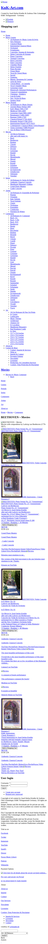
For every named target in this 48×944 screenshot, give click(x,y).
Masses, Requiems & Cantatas (21, 79)
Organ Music (15, 71)
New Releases (15, 42)
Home (3, 31)
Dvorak (13, 149)
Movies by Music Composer (16, 375)
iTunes (32, 549)
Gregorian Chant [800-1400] (20, 113)
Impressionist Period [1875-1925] (22, 123)
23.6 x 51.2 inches (17, 342)
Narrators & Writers (17, 212)
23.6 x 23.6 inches (17, 335)
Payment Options (16, 356)
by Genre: (14, 314)
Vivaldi (13, 304)
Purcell (12, 270)
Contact (4, 897)
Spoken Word (15, 100)
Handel (13, 153)
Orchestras (14, 205)
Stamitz (13, 291)
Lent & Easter (15, 96)
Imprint (3, 893)
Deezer (3, 853)
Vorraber (13, 176)
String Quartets (15, 67)
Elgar (12, 249)
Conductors (14, 209)
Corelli (12, 241)
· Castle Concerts (7, 541)
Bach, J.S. (14, 218)
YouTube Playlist (7, 549)
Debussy (13, 147)
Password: (5, 786)
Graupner (13, 254)
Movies (8, 132)
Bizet (12, 228)
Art (7, 310)
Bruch (12, 237)
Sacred (12, 75)
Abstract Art (14, 323)
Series (8, 178)
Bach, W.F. (14, 222)
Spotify (3, 849)
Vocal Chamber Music (18, 86)
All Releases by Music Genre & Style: (24, 40)
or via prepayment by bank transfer (14, 881)
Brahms (13, 142)
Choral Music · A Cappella (20, 84)
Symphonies (14, 50)
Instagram (4, 841)
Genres (3, 385)
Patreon (4, 861)
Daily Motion (21, 551)
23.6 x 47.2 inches (17, 340)
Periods (3, 389)
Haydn (12, 155)
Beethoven (14, 140)
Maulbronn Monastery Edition (21, 184)
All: (2, 933)
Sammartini (14, 283)
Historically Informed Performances (23, 90)
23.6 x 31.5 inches (17, 337)
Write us (13, 352)
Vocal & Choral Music (18, 73)
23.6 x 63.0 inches (17, 344)
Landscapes (14, 316)
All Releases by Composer (20, 216)
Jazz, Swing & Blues (18, 98)
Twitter (3, 837)
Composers (10, 214)
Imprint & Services (12, 916)
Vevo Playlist (11, 551)
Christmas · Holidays (18, 94)
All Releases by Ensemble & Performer (24, 193)
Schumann (14, 168)
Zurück (3, 940)
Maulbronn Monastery (18, 327)
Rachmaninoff (15, 275)
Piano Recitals (15, 69)
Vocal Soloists (15, 201)
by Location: (15, 325)
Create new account (13, 792)
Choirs (12, 203)
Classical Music (16, 44)
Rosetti (12, 163)
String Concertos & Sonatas (20, 54)
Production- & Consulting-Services (23, 363)
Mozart (12, 159)
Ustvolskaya (14, 302)
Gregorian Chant (16, 88)
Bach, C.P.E (14, 220)
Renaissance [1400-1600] (19, 115)
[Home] (4, 2)
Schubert (13, 165)
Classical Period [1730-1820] (21, 119)
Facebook (4, 833)
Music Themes (15, 319)
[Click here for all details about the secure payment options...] (24, 873)
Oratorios (13, 77)
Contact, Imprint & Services (20, 350)
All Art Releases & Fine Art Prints (22, 312)
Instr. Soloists (15, 199)
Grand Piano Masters (18, 186)
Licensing (13, 361)
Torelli (12, 300)
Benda (12, 226)
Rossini (13, 281)
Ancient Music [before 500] (20, 107)
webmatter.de (14, 927)
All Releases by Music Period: (21, 105)
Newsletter (14, 358)
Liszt (12, 262)
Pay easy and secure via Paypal (12, 877)
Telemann (13, 174)
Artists (8, 191)
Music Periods (11, 102)
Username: (5, 783)
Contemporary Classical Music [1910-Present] (27, 126)
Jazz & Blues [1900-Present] (20, 130)
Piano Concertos (16, 56)
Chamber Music (16, 65)
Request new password (14, 794)
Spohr (12, 289)
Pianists (13, 195)
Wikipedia (4, 865)
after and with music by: (19, 136)
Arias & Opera (15, 82)
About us (9, 346)
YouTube (4, 845)
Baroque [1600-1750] (18, 117)
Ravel (12, 277)
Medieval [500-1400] (18, 111)
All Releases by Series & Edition (22, 180)
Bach (12, 138)
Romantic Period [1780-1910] (21, 121)
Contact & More (12, 348)
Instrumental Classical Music (20, 46)
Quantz (13, 161)
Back (3, 938)
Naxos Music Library (9, 857)
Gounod (13, 251)
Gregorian (14, 151)
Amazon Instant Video (22, 549)
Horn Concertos (16, 61)
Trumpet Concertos (17, 58)
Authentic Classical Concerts (20, 182)
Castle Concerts (16, 188)
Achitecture (14, 321)
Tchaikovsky (15, 172)
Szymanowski (15, 170)
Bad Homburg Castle (18, 329)
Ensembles (14, 207)
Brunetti (13, 235)
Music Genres (11, 37)
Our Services (5, 901)
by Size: (13, 331)
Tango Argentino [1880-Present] (22, 128)
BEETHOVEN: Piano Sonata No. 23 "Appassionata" (21, 431)
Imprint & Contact (17, 354)
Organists (13, 197)
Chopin (13, 144)
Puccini (13, 268)
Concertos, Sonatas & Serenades (22, 52)
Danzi (12, 243)
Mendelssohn (15, 157)
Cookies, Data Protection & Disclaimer (24, 365)
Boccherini (14, 230)
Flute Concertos (16, 63)
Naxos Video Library (19, 649)
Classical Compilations (18, 92)
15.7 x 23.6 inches (17, 333)
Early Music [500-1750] (19, 109)
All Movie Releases (17, 134)
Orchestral (14, 48)
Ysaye (12, 308)
